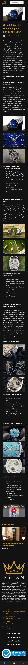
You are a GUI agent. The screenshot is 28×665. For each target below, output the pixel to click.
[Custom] (5, 663)
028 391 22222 (10, 628)
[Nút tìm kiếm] (22, 2)
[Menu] (25, 2)
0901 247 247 (9, 623)
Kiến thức (19, 35)
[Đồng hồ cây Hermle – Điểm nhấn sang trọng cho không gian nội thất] (14, 534)
